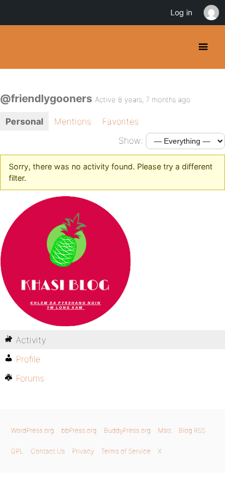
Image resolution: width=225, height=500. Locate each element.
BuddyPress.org (17, 47)
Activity (31, 339)
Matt (164, 430)
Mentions (72, 121)
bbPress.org (79, 430)
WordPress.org (32, 430)
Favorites (120, 121)
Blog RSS (192, 430)
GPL (17, 451)
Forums (30, 378)
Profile (28, 359)
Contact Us (48, 451)
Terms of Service (126, 451)
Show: (131, 140)
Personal (24, 121)
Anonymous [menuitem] (211, 12)
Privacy (83, 451)
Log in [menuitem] (181, 12)
